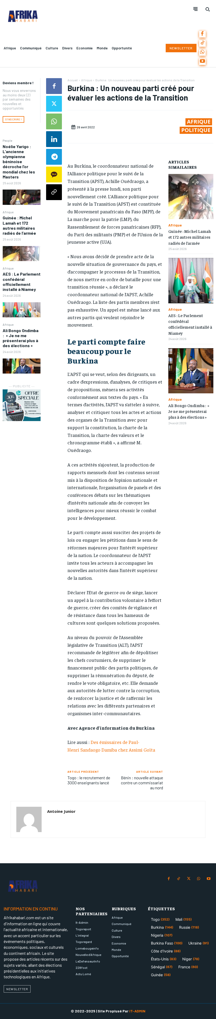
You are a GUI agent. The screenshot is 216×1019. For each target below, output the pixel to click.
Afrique (8, 212)
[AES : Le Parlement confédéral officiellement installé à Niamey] (22, 310)
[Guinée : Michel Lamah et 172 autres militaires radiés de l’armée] (22, 253)
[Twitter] (54, 104)
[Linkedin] (54, 139)
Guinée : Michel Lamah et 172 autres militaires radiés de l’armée (19, 225)
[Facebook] (202, 34)
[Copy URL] (54, 192)
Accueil (72, 80)
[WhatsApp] (202, 52)
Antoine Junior (61, 811)
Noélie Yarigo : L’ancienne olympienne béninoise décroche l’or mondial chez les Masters (19, 161)
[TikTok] (202, 43)
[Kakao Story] (54, 174)
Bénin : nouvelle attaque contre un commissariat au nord (142, 782)
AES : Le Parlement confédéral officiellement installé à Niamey (22, 281)
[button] (207, 9)
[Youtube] (202, 61)
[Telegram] (54, 157)
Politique (195, 130)
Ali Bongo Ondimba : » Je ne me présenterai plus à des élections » (20, 338)
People (7, 140)
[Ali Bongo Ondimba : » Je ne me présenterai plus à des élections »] (22, 366)
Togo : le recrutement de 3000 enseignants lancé (88, 780)
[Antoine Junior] (29, 819)
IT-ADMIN (137, 1011)
